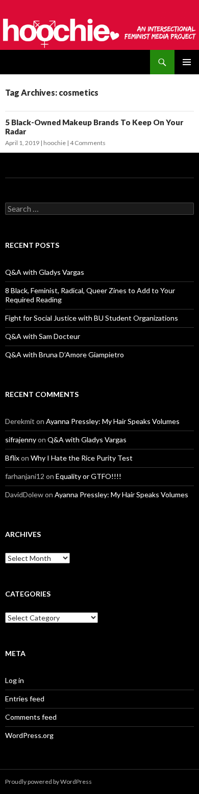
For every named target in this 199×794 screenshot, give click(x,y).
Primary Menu (187, 62)
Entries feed (24, 698)
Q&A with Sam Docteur (42, 336)
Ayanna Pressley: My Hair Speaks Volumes (113, 421)
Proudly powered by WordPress (48, 781)
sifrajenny (20, 439)
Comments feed (31, 717)
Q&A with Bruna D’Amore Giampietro (64, 354)
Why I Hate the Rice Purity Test (82, 457)
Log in (14, 680)
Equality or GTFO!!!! (88, 476)
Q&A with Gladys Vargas (44, 272)
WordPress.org (29, 735)
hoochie (54, 143)
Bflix (12, 457)
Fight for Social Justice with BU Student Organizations (91, 318)
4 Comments (88, 143)
